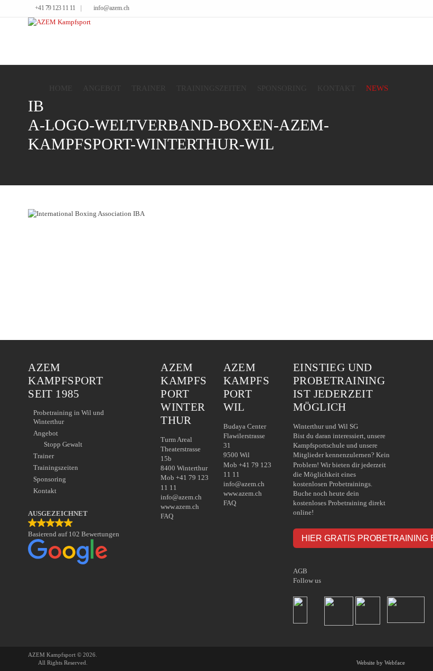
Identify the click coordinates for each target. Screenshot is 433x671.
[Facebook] (386, 9)
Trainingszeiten (211, 88)
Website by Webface (380, 662)
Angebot (102, 88)
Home (60, 88)
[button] (83, 538)
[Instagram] (402, 9)
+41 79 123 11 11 (55, 8)
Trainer (148, 88)
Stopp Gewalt (63, 444)
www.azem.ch (180, 507)
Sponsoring (282, 88)
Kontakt (336, 88)
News (377, 88)
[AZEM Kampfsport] (59, 40)
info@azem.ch (111, 8)
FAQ (167, 516)
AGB (300, 571)
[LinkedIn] (394, 9)
